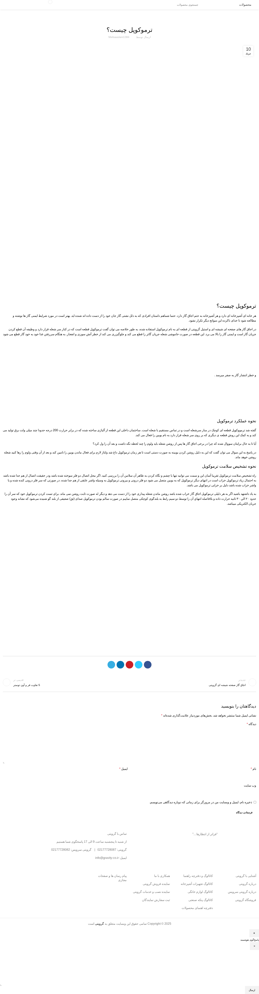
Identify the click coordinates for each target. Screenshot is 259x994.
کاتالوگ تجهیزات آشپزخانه (197, 883)
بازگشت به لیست (129, 682)
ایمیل (123, 768)
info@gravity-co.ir (107, 857)
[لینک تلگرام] (111, 664)
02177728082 (60, 849)
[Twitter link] (138, 664)
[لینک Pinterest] (129, 664)
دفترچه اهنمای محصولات (197, 908)
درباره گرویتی (247, 883)
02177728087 (106, 849)
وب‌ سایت (250, 785)
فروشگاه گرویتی (245, 900)
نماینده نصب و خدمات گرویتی (151, 891)
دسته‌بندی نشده (129, 19)
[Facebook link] (147, 664)
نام (253, 768)
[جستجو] (71, 4)
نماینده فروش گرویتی (156, 883)
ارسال (252, 990)
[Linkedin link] (120, 664)
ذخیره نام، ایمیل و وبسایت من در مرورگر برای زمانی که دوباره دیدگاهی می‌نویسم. (200, 802)
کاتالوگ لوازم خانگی (200, 891)
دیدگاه (251, 724)
